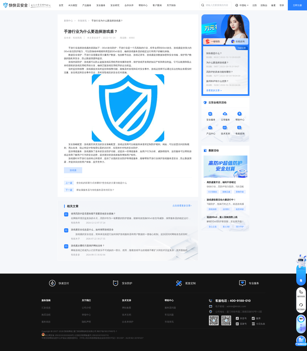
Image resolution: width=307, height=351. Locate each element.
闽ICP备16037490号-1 (107, 331)
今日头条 (260, 323)
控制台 (264, 5)
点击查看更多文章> (182, 205)
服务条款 (46, 321)
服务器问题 (170, 307)
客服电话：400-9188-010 (233, 300)
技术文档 (126, 314)
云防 (254, 5)
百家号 (243, 323)
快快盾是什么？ (214, 53)
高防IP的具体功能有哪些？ (219, 71)
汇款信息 (46, 307)
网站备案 (126, 307)
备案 (273, 5)
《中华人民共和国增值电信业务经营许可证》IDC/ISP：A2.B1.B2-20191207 (110, 338)
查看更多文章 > (214, 90)
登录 (281, 5)
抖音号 (243, 318)
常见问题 (169, 314)
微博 (258, 318)
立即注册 (297, 5)
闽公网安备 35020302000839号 (59, 335)
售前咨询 (301, 277)
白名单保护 (127, 321)
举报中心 (86, 314)
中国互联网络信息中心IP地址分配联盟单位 (60, 338)
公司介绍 (86, 307)
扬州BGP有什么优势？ (217, 81)
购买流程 (46, 314)
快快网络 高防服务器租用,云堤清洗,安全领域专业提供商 (27, 5)
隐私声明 (86, 321)
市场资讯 (169, 321)
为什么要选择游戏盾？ (217, 62)
